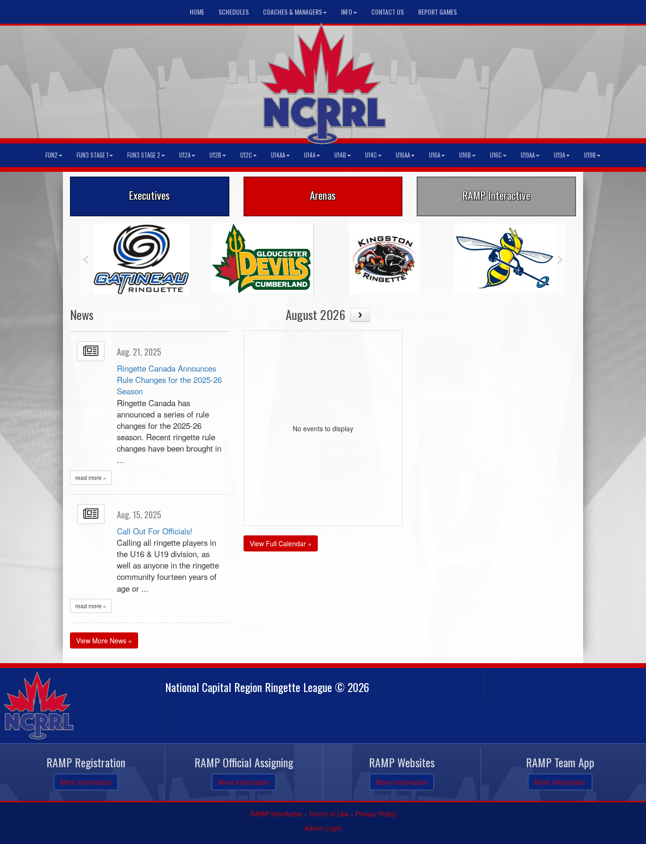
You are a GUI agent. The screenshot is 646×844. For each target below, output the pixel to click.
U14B (340, 155)
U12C (246, 155)
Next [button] (560, 258)
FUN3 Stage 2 (143, 155)
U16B (465, 155)
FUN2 (51, 155)
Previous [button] (85, 258)
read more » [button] (90, 477)
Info (346, 12)
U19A (559, 155)
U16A (434, 155)
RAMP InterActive (276, 813)
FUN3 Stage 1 (92, 155)
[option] (141, 258)
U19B (590, 155)
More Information (86, 782)
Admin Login (323, 828)
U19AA (528, 155)
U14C (371, 155)
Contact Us (387, 12)
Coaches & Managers (292, 12)
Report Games (437, 12)
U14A (309, 155)
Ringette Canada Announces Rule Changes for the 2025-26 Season (169, 380)
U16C (496, 155)
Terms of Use (329, 813)
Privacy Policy (375, 813)
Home (197, 12)
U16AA (403, 155)
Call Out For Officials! (154, 531)
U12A (185, 155)
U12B (215, 155)
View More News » (104, 640)
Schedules (233, 12)
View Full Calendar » (281, 543)
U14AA (278, 155)
